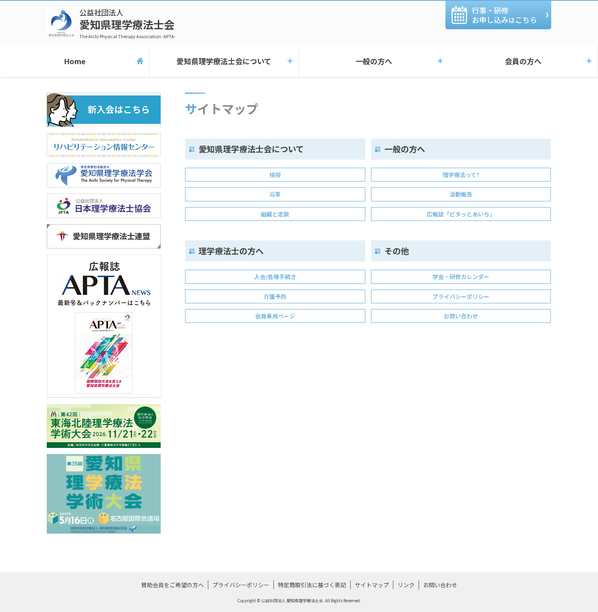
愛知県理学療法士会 (127, 23)
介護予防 (275, 296)
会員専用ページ (275, 316)
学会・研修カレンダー (460, 276)
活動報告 (461, 194)
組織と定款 (275, 214)
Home (74, 61)
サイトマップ (372, 585)
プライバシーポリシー (460, 296)
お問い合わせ (461, 316)
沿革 (275, 194)
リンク (406, 585)
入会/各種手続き (275, 276)
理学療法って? (461, 175)
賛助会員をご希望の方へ (172, 585)
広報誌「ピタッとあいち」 (461, 214)
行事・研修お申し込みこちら (504, 15)
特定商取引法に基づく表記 (312, 585)
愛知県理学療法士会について (224, 61)
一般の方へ (374, 61)
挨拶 (275, 175)
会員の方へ (523, 61)
